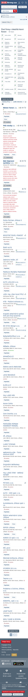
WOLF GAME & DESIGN (12, 619)
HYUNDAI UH (10, 568)
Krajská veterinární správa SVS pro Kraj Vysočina (13, 315)
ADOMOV (6, 189)
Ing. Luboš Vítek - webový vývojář (13, 474)
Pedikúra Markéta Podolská (14, 272)
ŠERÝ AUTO (7, 248)
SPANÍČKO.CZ (8, 357)
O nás (3, 655)
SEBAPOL (11, 601)
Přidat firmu (22, 7)
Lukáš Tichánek (9, 444)
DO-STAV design (11, 326)
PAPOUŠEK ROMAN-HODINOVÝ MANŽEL (11, 425)
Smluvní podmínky (7, 650)
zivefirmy (8, 664)
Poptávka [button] (6, 116)
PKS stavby (9, 126)
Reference (9, 157)
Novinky (4, 652)
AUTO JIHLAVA (10, 282)
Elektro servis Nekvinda (12, 367)
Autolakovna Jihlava (14, 504)
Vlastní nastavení (18, 694)
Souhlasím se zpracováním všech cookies (13, 692)
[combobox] (9, 7)
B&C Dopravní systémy (8, 162)
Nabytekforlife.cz (11, 336)
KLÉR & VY (7, 385)
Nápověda (15, 650)
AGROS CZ (11, 538)
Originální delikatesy (11, 465)
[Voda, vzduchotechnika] (7, 85)
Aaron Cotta (8, 404)
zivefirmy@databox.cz (18, 661)
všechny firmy (6, 102)
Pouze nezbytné (7, 694)
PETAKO (8, 483)
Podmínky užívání (6, 647)
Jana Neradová (9, 375)
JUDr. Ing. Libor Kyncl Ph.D (13, 294)
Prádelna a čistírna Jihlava (14, 590)
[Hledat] (15, 11)
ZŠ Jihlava (7, 436)
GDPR (14, 655)
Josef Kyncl (7, 611)
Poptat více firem (7, 99)
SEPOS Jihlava (9, 528)
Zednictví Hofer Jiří (10, 260)
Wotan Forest (10, 108)
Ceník (7, 217)
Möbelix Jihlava (9, 346)
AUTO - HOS (11, 493)
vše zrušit (23, 19)
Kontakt (8, 185)
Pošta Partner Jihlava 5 (12, 220)
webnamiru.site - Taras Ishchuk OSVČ (12, 453)
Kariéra (8, 122)
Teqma (7, 579)
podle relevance (18, 102)
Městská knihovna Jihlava (13, 558)
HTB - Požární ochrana (13, 302)
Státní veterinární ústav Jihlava (12, 516)
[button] (19, 3)
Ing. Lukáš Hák (9, 395)
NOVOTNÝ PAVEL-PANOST (13, 235)
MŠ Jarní (6, 548)
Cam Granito (10, 414)
